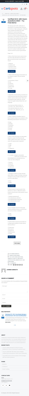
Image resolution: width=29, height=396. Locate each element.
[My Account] (21, 9)
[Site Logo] (11, 8)
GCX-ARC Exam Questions (16, 257)
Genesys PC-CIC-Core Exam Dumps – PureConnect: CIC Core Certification (16, 315)
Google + (20, 265)
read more (7, 322)
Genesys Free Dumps (15, 255)
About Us (4, 364)
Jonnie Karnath (15, 253)
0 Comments (13, 263)
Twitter (16, 265)
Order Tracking (5, 369)
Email (22, 265)
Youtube (9, 385)
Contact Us (4, 366)
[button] (2, 9)
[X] (24, 4)
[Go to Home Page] (2, 13)
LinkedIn (18, 265)
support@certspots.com (7, 379)
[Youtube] (27, 4)
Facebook (14, 265)
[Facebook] (22, 4)
